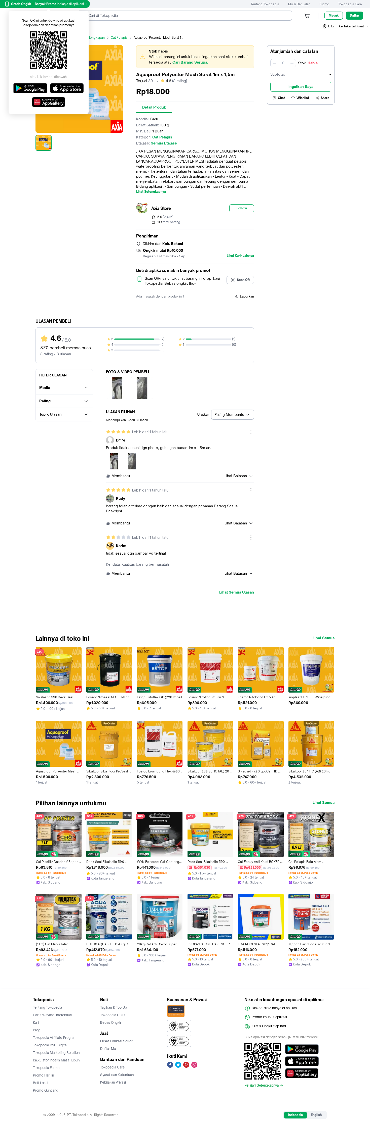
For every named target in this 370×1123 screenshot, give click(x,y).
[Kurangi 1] (274, 63)
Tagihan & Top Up (113, 1007)
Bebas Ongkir (110, 1022)
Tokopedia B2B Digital (50, 1045)
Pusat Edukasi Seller (116, 1041)
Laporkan (247, 296)
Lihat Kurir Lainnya (240, 256)
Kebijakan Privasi (113, 1082)
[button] (346, 26)
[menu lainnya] (251, 432)
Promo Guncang (45, 1090)
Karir (36, 1022)
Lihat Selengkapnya (151, 191)
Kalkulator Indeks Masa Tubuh (56, 1060)
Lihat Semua (324, 638)
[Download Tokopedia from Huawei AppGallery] (302, 1073)
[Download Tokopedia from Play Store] (302, 1049)
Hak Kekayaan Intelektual (52, 1015)
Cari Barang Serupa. (190, 62)
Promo (324, 4)
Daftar (354, 15)
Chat (281, 98)
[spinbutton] (283, 63)
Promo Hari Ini (44, 1075)
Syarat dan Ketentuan (117, 1075)
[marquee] (195, 56)
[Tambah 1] (292, 63)
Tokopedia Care (350, 4)
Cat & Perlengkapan (90, 37)
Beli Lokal (40, 1083)
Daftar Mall (109, 1049)
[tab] (154, 107)
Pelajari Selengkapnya (261, 1086)
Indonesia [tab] (295, 1115)
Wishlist (303, 98)
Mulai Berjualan (299, 4)
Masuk (334, 15)
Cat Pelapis (119, 37)
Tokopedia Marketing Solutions (57, 1053)
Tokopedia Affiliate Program (55, 1038)
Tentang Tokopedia (265, 4)
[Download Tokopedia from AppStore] (302, 1061)
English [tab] (316, 1115)
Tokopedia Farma (46, 1068)
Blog (36, 1030)
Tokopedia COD (112, 1015)
